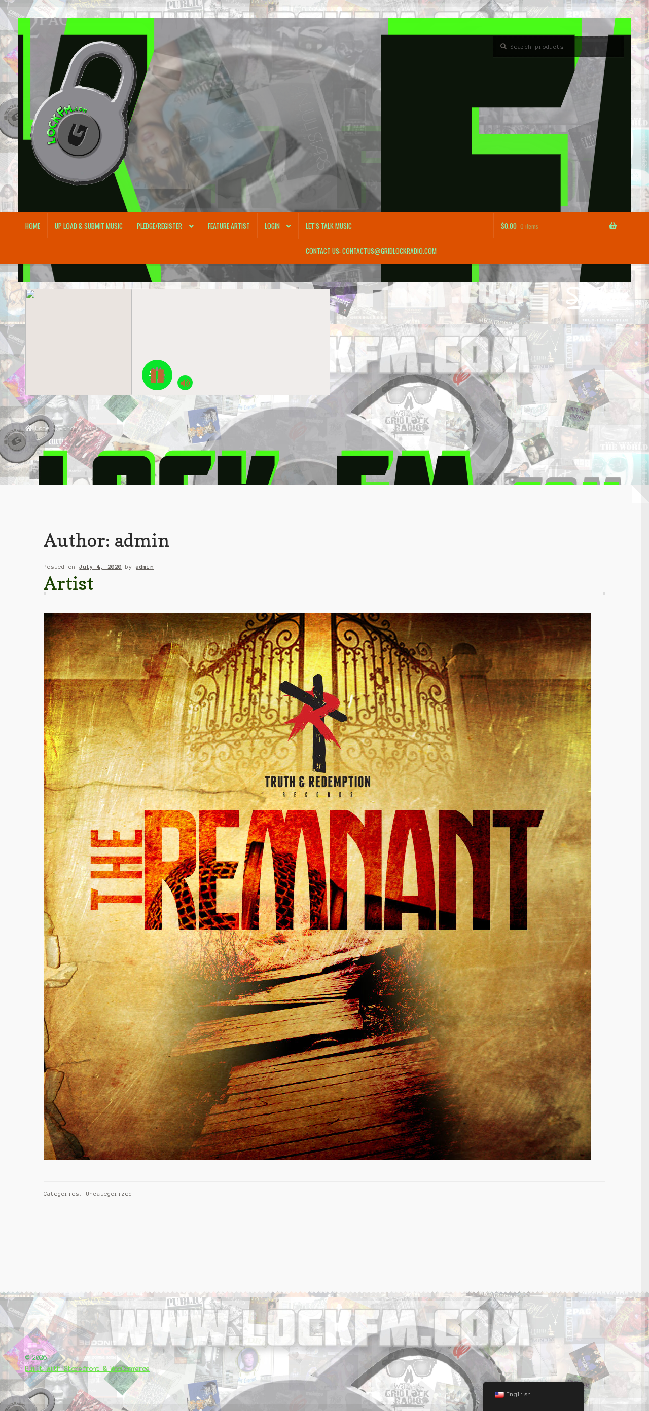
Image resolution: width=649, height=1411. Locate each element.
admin (145, 567)
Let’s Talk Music (329, 225)
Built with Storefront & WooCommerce (87, 1368)
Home (32, 225)
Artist (69, 583)
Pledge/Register (159, 225)
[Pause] (157, 375)
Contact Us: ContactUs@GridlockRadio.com (371, 251)
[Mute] (185, 382)
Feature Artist (229, 225)
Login (272, 225)
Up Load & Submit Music (89, 225)
